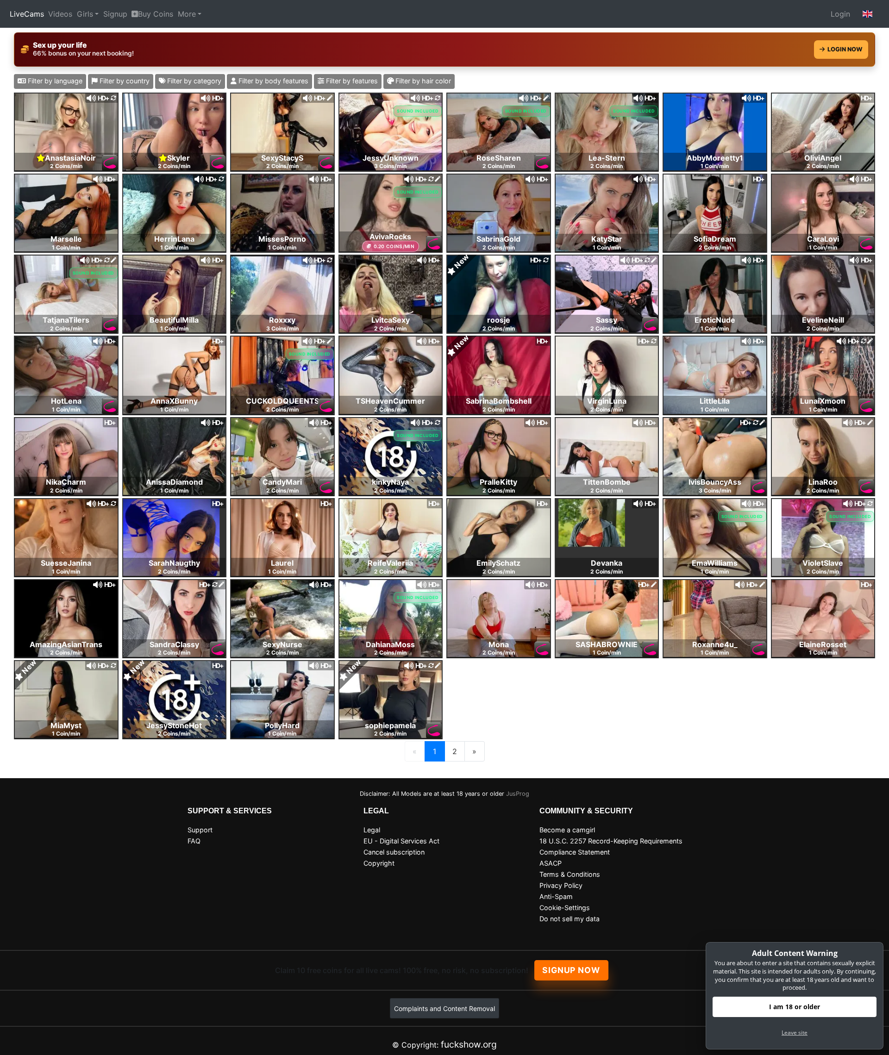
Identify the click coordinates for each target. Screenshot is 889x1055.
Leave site (795, 1032)
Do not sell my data (569, 919)
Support (200, 830)
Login (840, 14)
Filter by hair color (422, 81)
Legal (371, 830)
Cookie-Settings (564, 907)
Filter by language (54, 81)
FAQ (194, 841)
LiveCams (27, 14)
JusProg (517, 793)
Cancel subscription (394, 852)
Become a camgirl (567, 830)
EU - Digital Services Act (401, 841)
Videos (60, 14)
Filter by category (193, 81)
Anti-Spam (556, 896)
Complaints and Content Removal (444, 1008)
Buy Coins (155, 14)
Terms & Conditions (569, 874)
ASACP (550, 863)
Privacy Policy (560, 885)
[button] (868, 14)
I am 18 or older (794, 1006)
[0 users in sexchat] (66, 131)
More (187, 14)
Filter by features (351, 81)
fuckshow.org (469, 1044)
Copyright (378, 863)
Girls (85, 14)
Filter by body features (272, 81)
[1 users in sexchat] (715, 131)
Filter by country (124, 81)
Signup (115, 14)
